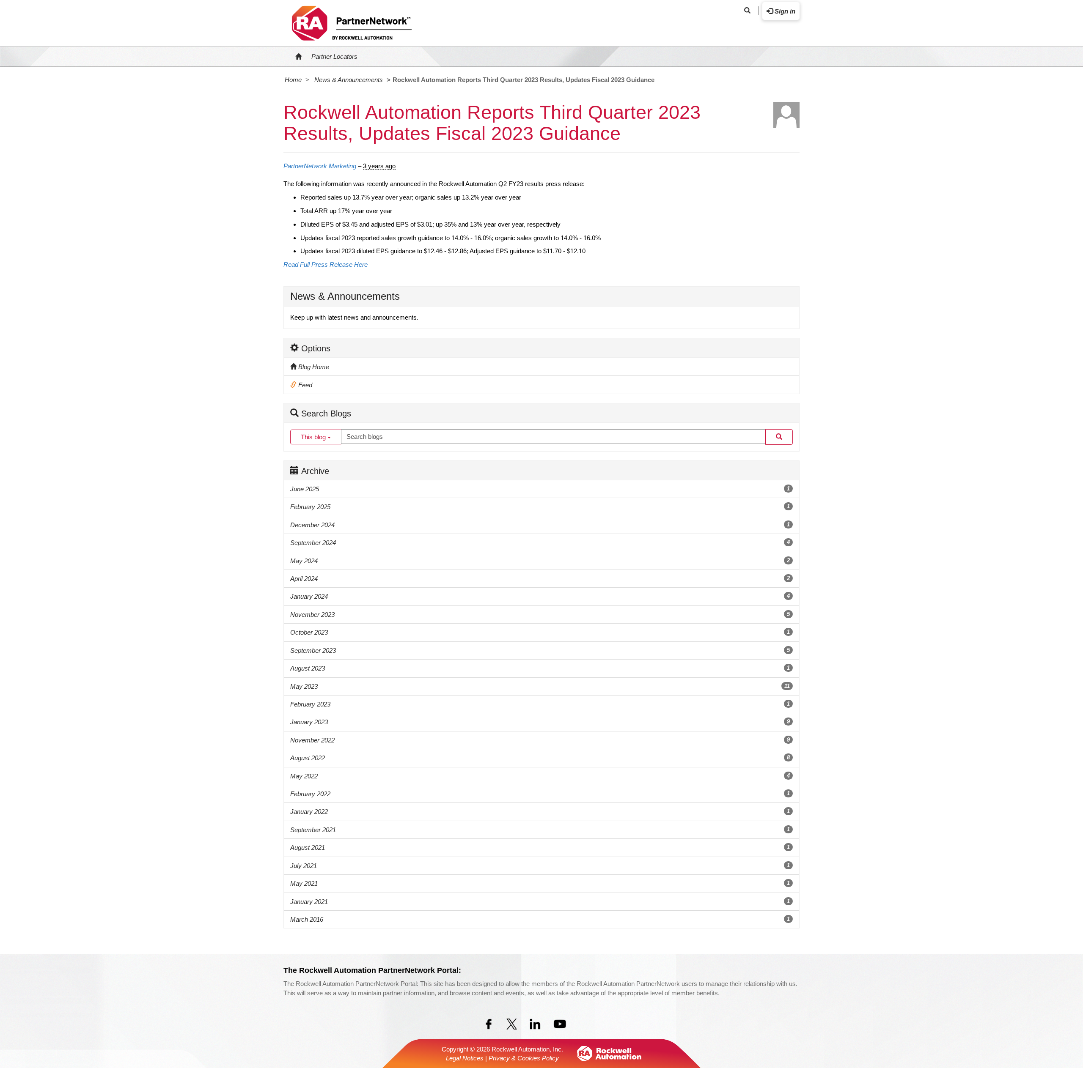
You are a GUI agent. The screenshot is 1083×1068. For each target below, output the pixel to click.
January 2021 (540, 901)
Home (293, 79)
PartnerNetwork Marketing (319, 166)
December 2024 (540, 525)
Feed (304, 385)
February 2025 (540, 506)
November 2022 (540, 740)
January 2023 (540, 722)
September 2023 (540, 650)
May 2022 (540, 776)
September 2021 (540, 829)
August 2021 (540, 847)
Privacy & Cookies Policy (524, 1058)
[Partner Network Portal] (351, 22)
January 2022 (540, 811)
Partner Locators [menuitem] (334, 56)
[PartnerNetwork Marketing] (786, 115)
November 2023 (540, 614)
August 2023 (540, 668)
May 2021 (540, 883)
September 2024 (540, 542)
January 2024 (540, 596)
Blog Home (313, 366)
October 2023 (540, 632)
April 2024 (540, 578)
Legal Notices (465, 1058)
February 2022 (540, 793)
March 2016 (540, 919)
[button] (747, 10)
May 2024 (540, 560)
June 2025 (540, 489)
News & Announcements (348, 79)
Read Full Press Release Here (325, 264)
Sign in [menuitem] (784, 11)
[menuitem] (298, 56)
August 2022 (540, 757)
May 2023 (540, 686)
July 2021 (540, 865)
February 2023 (540, 704)
